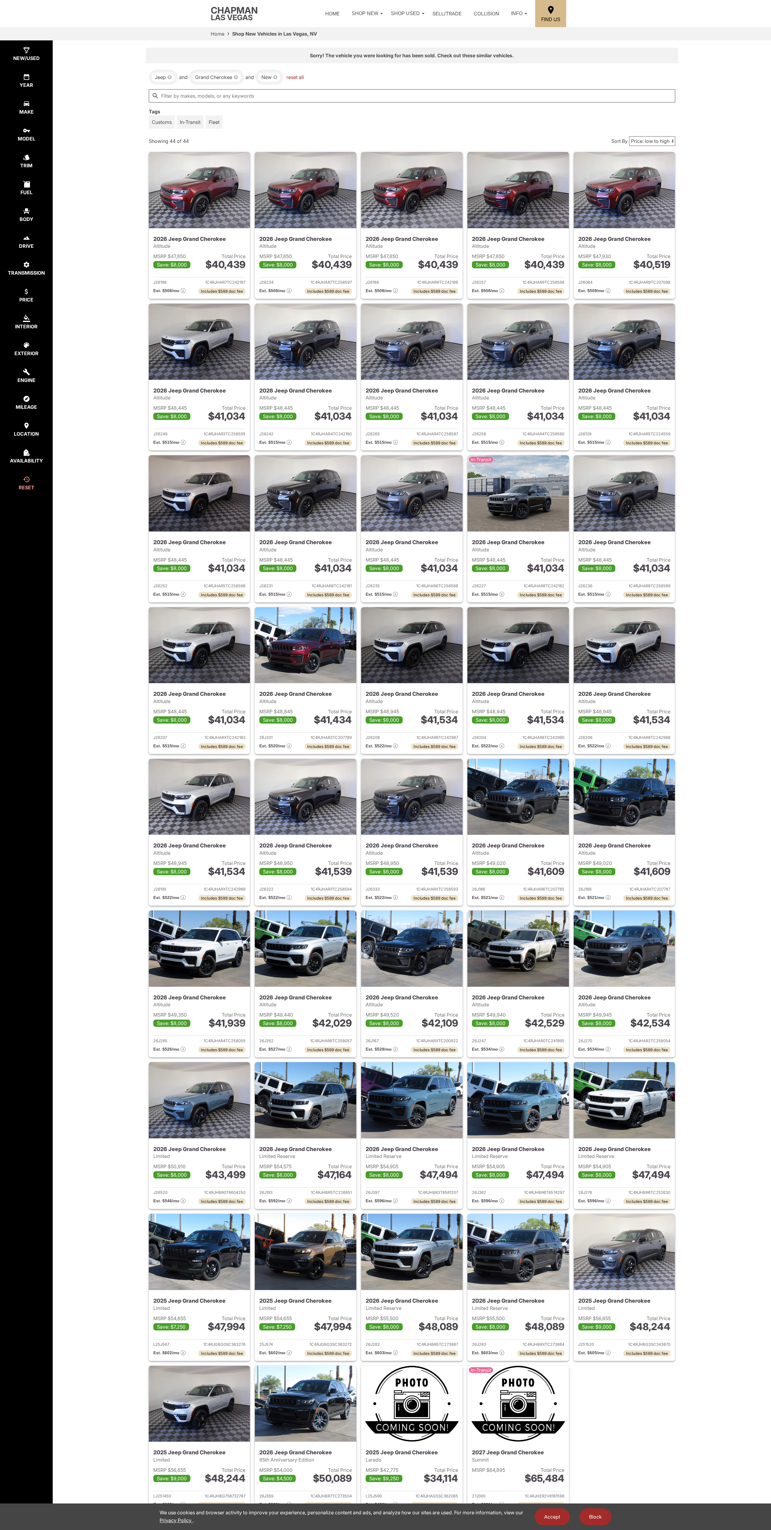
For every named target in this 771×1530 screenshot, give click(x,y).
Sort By (619, 141)
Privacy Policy (176, 1520)
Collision (486, 14)
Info (517, 13)
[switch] (162, 122)
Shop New (365, 13)
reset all (295, 77)
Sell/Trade (447, 14)
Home (332, 14)
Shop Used (405, 13)
